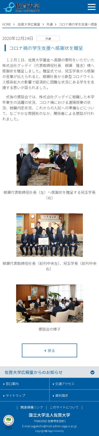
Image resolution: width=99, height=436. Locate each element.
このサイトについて (64, 407)
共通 (49, 24)
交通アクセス (64, 383)
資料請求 (61, 395)
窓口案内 (12, 383)
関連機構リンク (31, 407)
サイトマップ (15, 395)
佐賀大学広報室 (29, 24)
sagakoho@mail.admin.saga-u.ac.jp (54, 426)
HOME (6, 24)
